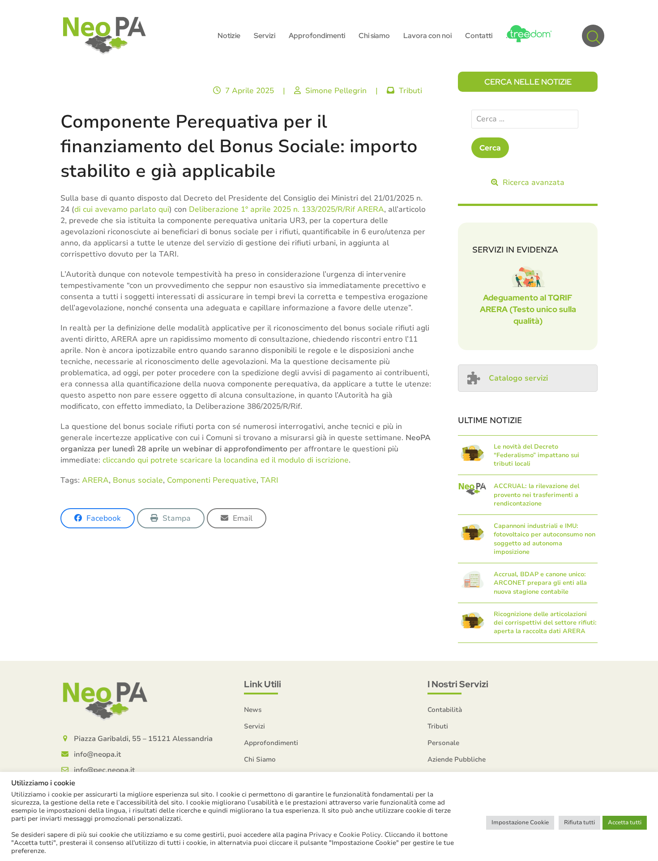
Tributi (410, 91)
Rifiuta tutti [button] (579, 822)
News (253, 709)
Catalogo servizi (518, 378)
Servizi (254, 726)
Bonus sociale (138, 480)
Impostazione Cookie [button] (520, 822)
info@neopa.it (97, 754)
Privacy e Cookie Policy (345, 835)
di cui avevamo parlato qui (121, 209)
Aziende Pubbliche (456, 759)
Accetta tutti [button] (624, 822)
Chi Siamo (260, 759)
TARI (269, 480)
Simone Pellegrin (336, 91)
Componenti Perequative (211, 480)
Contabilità (444, 709)
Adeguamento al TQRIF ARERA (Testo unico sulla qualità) (528, 309)
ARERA (95, 480)
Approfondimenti (271, 742)
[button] (593, 36)
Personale (443, 742)
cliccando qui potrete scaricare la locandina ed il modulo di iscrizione (226, 460)
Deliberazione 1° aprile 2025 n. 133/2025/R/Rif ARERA (286, 209)
